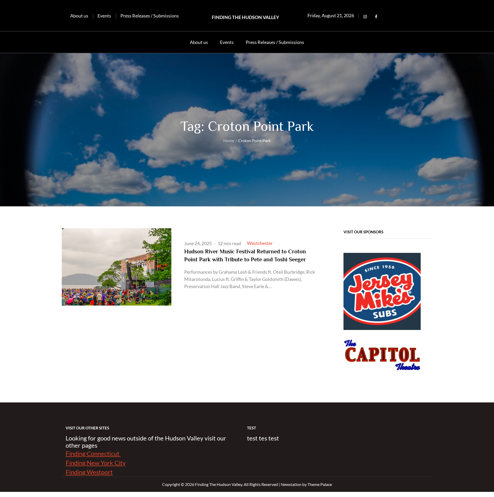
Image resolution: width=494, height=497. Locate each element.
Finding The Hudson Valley (245, 17)
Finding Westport (89, 472)
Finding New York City (96, 462)
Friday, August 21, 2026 (330, 15)
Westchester (260, 243)
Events (104, 16)
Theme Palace (319, 484)
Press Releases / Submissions (149, 16)
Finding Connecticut (93, 453)
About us (79, 16)
